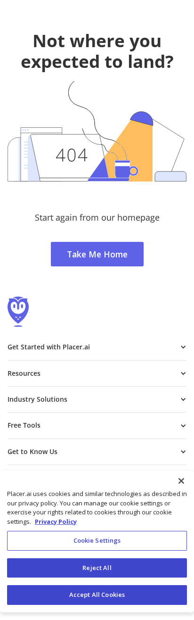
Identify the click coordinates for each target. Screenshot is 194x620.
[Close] (181, 481)
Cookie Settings (97, 540)
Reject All (96, 567)
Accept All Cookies (97, 594)
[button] (97, 347)
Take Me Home (97, 254)
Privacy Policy (56, 521)
